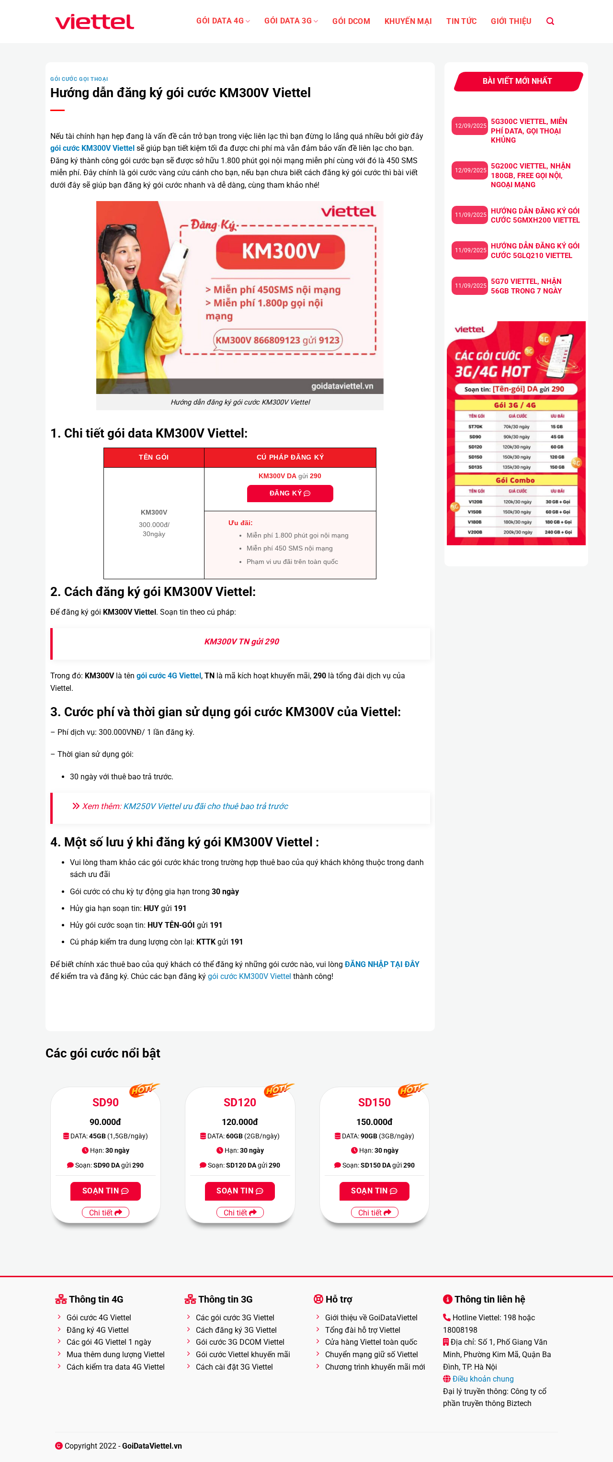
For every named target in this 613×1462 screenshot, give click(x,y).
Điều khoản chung (482, 1378)
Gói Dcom (351, 21)
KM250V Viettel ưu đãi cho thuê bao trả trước (205, 806)
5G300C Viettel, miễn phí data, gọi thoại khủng (529, 131)
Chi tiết (101, 1212)
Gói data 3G (288, 21)
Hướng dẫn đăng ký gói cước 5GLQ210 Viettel (535, 251)
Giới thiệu (511, 21)
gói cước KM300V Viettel (249, 976)
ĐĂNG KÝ (287, 493)
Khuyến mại (408, 21)
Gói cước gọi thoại (79, 79)
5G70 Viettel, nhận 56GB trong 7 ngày (526, 286)
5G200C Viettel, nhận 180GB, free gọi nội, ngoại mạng (531, 175)
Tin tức (461, 21)
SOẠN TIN (101, 1191)
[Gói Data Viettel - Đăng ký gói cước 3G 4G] (94, 21)
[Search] (550, 21)
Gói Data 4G (220, 21)
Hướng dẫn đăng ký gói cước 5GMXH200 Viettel (535, 216)
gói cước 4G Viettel (168, 675)
